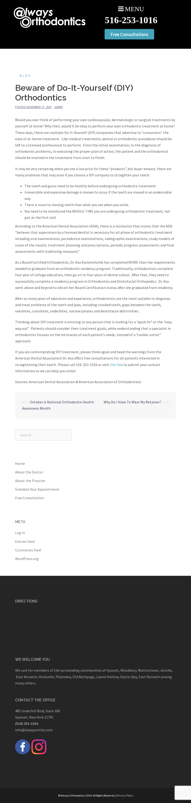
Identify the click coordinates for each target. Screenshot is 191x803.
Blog (25, 76)
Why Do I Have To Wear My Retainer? (132, 402)
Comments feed (28, 550)
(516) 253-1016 (26, 723)
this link (116, 364)
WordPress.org (27, 558)
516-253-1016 (131, 20)
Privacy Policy (125, 795)
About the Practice (30, 480)
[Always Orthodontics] (50, 17)
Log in (20, 532)
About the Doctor (29, 472)
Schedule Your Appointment (37, 489)
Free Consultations (129, 34)
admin (59, 107)
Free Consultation (29, 497)
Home (20, 463)
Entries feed (24, 541)
